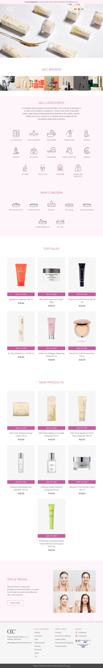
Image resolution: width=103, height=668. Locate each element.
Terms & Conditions (63, 636)
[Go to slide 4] (53, 56)
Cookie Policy (60, 639)
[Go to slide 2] (49, 56)
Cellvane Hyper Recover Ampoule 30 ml (51, 488)
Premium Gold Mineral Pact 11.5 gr (82, 354)
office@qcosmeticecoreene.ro (19, 643)
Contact (58, 633)
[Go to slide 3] (51, 56)
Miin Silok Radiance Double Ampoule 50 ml (51, 434)
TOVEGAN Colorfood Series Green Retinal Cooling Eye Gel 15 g (51, 544)
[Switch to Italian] (82, 9)
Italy (36, 639)
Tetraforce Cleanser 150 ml (21, 299)
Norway (38, 646)
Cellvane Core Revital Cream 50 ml (82, 488)
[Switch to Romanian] (75, 9)
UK (36, 656)
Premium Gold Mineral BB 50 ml (82, 300)
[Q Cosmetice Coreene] (11, 9)
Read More (15, 603)
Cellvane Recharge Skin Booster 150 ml (21, 488)
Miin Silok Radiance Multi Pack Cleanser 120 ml (82, 434)
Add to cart (21, 294)
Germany (38, 636)
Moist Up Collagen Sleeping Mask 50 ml (51, 354)
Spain (37, 653)
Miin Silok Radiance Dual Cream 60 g (21, 434)
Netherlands (40, 643)
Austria (37, 633)
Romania (38, 650)
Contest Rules (60, 646)
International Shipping (64, 643)
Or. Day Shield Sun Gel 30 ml (21, 353)
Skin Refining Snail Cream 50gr (52, 300)
